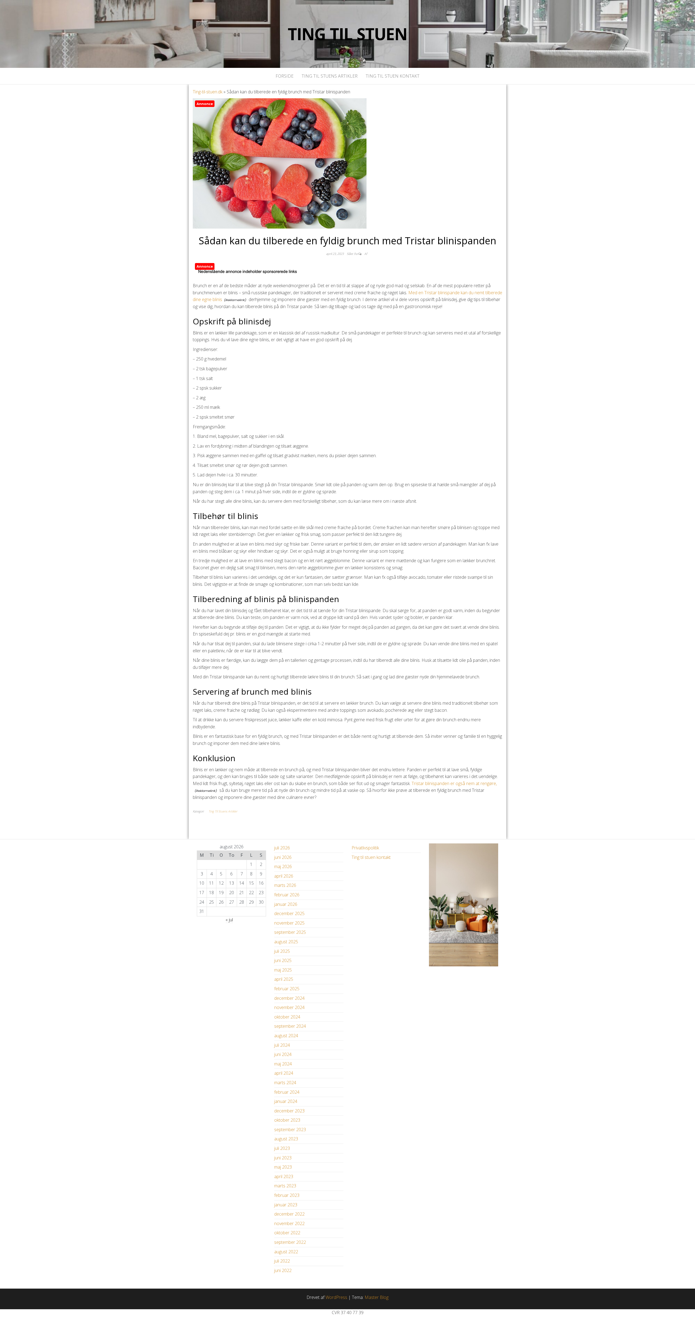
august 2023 (286, 1139)
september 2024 (290, 1026)
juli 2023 (282, 1148)
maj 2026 (283, 866)
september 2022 (290, 1242)
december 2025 (289, 913)
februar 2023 (286, 1195)
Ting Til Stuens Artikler (330, 76)
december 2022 (289, 1214)
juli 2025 (282, 951)
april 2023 (283, 1176)
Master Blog (376, 1297)
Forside (284, 76)
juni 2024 (283, 1054)
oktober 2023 (287, 1120)
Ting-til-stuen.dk (207, 92)
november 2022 (289, 1223)
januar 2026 (285, 904)
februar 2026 (286, 895)
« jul (229, 920)
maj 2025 (283, 970)
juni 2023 (283, 1158)
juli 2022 (282, 1261)
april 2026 (283, 876)
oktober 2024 (287, 1017)
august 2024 (286, 1036)
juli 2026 (282, 848)
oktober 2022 (287, 1233)
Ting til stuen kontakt (392, 76)
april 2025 (283, 979)
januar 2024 (285, 1101)
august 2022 (286, 1252)
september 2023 (290, 1130)
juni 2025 (283, 960)
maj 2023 (283, 1167)
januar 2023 (285, 1205)
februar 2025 (286, 989)
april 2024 (283, 1073)
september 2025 (290, 932)
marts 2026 (285, 885)
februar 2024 (286, 1092)
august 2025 (286, 942)
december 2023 (289, 1111)
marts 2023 (285, 1186)
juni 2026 (283, 857)
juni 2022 (283, 1270)
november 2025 (289, 923)
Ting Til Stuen (347, 34)
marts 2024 (285, 1083)
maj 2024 (283, 1064)
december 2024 (289, 998)
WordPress (336, 1297)
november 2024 (289, 1007)
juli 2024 (282, 1045)
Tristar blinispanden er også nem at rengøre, (454, 783)
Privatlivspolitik (365, 848)
